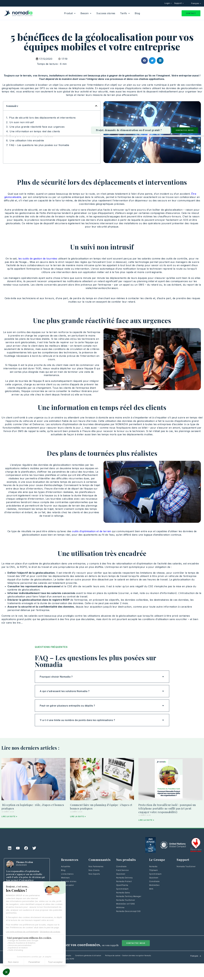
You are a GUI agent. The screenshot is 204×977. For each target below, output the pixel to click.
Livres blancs (67, 874)
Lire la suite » (9, 816)
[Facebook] (26, 848)
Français (195, 3)
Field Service (122, 870)
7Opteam (153, 870)
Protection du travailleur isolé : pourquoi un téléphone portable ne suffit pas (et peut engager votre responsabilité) (167, 808)
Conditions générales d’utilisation (88, 955)
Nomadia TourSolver (125, 900)
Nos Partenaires (96, 866)
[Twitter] (34, 848)
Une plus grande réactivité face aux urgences (37, 126)
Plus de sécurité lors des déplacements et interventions (42, 117)
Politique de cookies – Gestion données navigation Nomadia (128, 955)
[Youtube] (18, 848)
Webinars (65, 878)
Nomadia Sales (123, 892)
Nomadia (153, 866)
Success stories (68, 881)
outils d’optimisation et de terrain (91, 531)
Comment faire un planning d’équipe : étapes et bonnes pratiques (101, 806)
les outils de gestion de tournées (37, 258)
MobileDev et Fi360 (125, 904)
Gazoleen (120, 874)
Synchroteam (122, 889)
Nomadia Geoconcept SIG (128, 911)
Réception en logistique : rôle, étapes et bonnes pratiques (32, 806)
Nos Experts (94, 874)
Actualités (65, 866)
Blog (63, 870)
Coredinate (121, 866)
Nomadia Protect (124, 881)
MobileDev (154, 885)
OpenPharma (122, 885)
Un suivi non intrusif (21, 122)
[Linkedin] (9, 848)
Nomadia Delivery (124, 878)
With (151, 889)
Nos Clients (94, 870)
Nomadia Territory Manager (128, 896)
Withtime (120, 907)
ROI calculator (67, 885)
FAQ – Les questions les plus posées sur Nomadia (39, 145)
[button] (144, 60)
